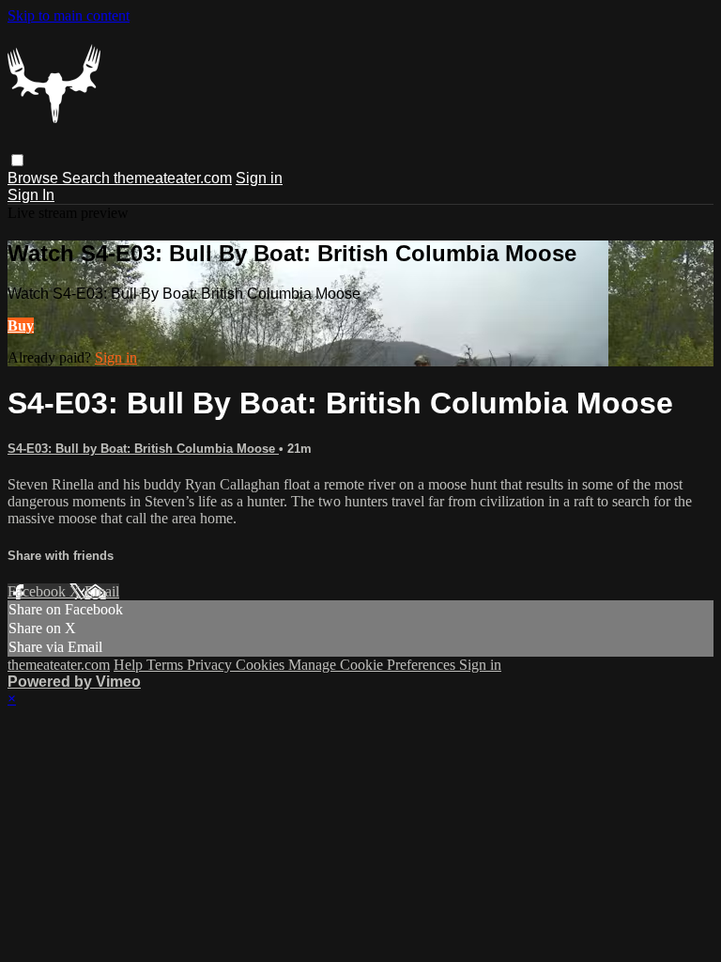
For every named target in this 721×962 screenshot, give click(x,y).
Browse (35, 178)
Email (101, 591)
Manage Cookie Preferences (373, 665)
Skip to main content (69, 15)
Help (130, 665)
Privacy (211, 665)
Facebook (38, 591)
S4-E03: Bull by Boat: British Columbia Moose (143, 449)
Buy (21, 326)
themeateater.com (173, 178)
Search (88, 178)
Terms (166, 665)
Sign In (31, 195)
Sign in (259, 178)
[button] (17, 160)
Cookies (262, 665)
